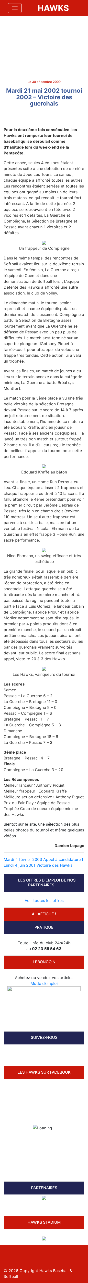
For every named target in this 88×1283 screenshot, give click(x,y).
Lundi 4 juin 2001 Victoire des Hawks (38, 865)
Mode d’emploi (44, 983)
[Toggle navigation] (15, 8)
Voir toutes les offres (44, 900)
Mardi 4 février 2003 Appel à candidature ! (43, 859)
